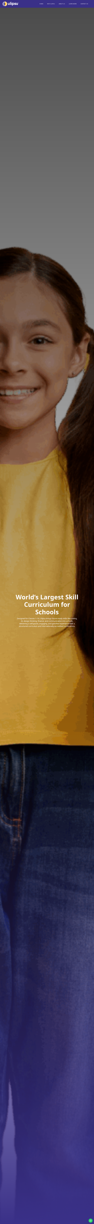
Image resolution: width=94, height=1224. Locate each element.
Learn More (73, 4)
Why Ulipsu (51, 4)
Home (41, 4)
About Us (62, 4)
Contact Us (84, 4)
